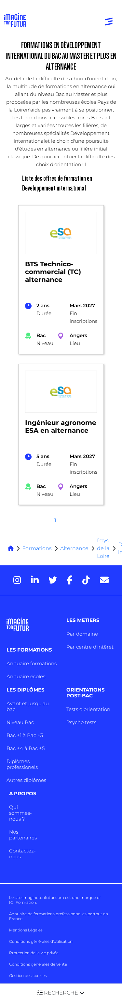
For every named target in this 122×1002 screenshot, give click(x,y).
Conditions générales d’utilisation (41, 941)
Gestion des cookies (28, 975)
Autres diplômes (26, 780)
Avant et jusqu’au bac (28, 706)
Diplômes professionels (22, 764)
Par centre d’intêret (90, 647)
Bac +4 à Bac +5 (26, 748)
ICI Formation (22, 902)
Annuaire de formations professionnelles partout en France (58, 916)
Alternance (74, 548)
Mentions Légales (26, 930)
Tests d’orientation (88, 709)
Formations (37, 548)
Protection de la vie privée (34, 952)
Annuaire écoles (26, 676)
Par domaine (82, 634)
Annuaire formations (32, 663)
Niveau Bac (20, 722)
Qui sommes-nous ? (20, 813)
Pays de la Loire (103, 548)
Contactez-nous (22, 854)
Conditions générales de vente (38, 964)
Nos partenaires (23, 835)
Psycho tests (81, 722)
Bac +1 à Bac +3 (25, 735)
